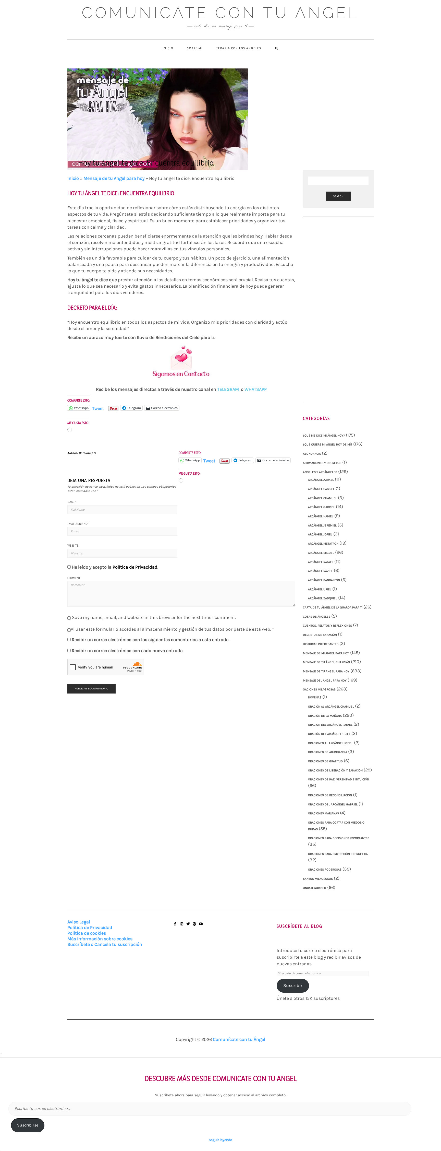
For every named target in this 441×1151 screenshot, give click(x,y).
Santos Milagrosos (318, 878)
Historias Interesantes (320, 644)
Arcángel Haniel (320, 516)
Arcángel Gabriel (321, 507)
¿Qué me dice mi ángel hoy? (324, 435)
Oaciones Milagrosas (319, 689)
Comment (73, 578)
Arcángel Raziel (320, 571)
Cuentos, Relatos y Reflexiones (327, 625)
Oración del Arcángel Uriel (329, 734)
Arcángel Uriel (319, 589)
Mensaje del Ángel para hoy (325, 680)
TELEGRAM (228, 389)
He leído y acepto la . (115, 567)
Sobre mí (195, 48)
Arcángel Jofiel (320, 534)
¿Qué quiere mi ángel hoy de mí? (327, 444)
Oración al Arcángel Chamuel (331, 706)
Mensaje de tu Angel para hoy (113, 178)
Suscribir (292, 985)
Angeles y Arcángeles (320, 472)
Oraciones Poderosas (324, 869)
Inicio (168, 48)
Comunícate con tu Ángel (239, 1039)
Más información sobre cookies (99, 939)
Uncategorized (314, 888)
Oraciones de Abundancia (327, 752)
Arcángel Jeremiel (322, 525)
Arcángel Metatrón (323, 543)
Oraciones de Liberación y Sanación (335, 770)
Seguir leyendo (220, 1140)
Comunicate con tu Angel (221, 13)
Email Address (77, 524)
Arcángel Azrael (321, 479)
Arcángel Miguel (321, 553)
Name (71, 502)
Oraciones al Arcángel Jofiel (330, 743)
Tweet (98, 408)
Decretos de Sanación (320, 635)
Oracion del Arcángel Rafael (330, 724)
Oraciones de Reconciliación (330, 795)
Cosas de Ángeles (316, 616)
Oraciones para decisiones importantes (338, 838)
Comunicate (87, 453)
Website (72, 545)
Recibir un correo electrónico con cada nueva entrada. (127, 650)
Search (338, 196)
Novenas (314, 697)
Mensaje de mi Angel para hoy (326, 653)
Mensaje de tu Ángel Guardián (326, 662)
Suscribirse (27, 1125)
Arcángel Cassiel (321, 489)
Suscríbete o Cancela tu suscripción (104, 944)
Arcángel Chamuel (322, 498)
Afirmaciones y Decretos (322, 463)
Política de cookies (86, 933)
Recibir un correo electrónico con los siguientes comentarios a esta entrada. (150, 639)
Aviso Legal (78, 922)
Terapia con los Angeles (238, 48)
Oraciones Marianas (323, 813)
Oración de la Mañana (325, 716)
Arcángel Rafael (320, 562)
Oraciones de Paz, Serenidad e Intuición (338, 779)
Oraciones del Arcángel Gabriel (333, 804)
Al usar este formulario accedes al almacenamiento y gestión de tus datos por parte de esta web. (172, 629)
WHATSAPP (255, 389)
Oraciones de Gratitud (325, 761)
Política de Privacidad (135, 567)
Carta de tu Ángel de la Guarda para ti (332, 607)
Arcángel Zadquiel (322, 598)
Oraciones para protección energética (338, 854)
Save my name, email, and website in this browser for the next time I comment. (154, 617)
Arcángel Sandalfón (324, 580)
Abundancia (312, 453)
